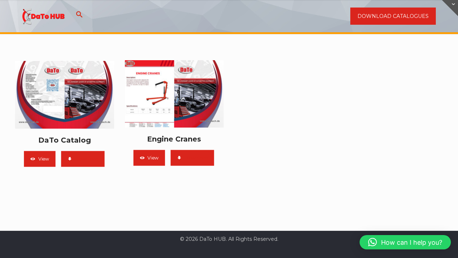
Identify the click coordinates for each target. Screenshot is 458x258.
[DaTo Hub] (43, 16)
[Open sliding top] (450, 8)
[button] (79, 16)
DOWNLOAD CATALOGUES (393, 16)
